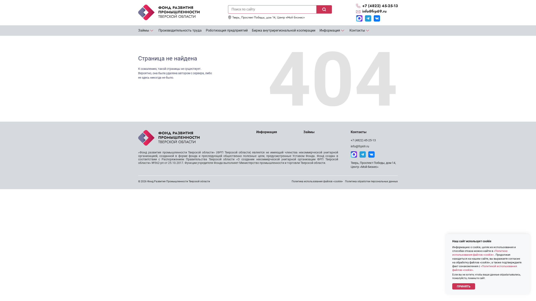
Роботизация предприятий (227, 30)
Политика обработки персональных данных (371, 181)
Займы (143, 30)
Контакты (357, 30)
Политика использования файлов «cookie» (317, 181)
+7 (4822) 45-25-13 (363, 140)
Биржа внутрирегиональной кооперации (283, 30)
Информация (330, 30)
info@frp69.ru (360, 146)
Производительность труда (180, 30)
